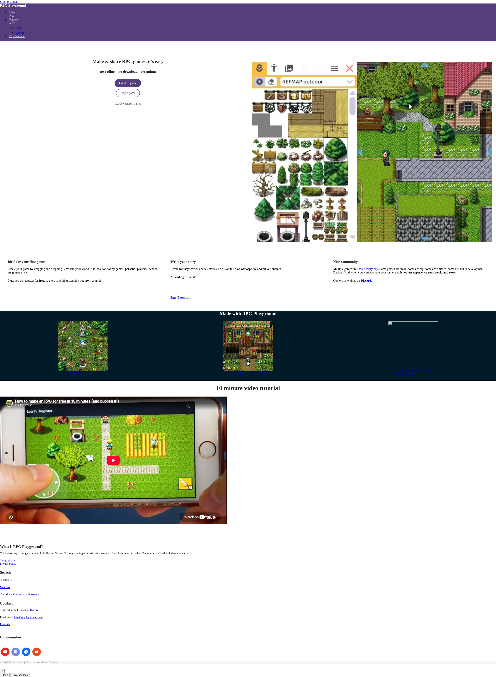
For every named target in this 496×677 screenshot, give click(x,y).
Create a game (128, 83)
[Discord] (15, 652)
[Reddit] (36, 652)
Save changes (20, 675)
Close (5, 675)
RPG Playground (13, 5)
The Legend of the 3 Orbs (248, 373)
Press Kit (5, 624)
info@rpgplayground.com (28, 617)
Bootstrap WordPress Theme (41, 662)
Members (5, 587)
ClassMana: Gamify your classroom (19, 594)
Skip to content (9, 1)
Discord (34, 610)
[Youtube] (5, 652)
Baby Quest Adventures (413, 373)
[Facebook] (26, 652)
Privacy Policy (8, 563)
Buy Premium (180, 297)
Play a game (128, 93)
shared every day (367, 269)
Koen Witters (16, 662)
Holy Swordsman (83, 373)
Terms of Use (7, 560)
